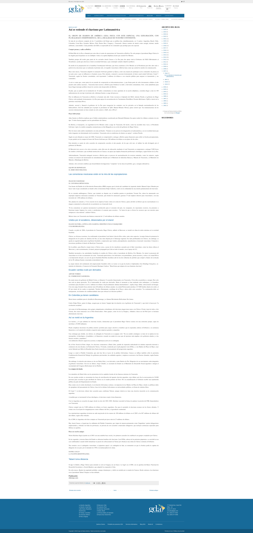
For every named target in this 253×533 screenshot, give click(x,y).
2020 (164, 41)
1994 (164, 101)
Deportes (119, 19)
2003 (164, 94)
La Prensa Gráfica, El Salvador (105, 513)
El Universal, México (84, 514)
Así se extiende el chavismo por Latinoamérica (173, 75)
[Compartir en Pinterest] (105, 483)
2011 (164, 62)
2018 (164, 45)
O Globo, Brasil (101, 511)
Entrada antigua (154, 490)
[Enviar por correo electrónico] (97, 483)
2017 (164, 48)
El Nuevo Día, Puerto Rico (104, 514)
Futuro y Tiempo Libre (162, 19)
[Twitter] (182, 1)
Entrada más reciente (75, 490)
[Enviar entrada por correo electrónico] (94, 483)
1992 (164, 105)
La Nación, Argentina (84, 505)
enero (166, 84)
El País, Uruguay (83, 516)
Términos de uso (169, 531)
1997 (164, 98)
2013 (164, 57)
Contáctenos (169, 15)
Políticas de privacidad (179, 531)
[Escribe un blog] (99, 483)
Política (95, 19)
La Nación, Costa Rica (85, 507)
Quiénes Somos (98, 15)
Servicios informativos (136, 15)
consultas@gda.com (172, 511)
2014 (164, 55)
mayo (166, 73)
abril (166, 79)
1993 (164, 103)
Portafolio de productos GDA (116, 15)
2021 (164, 38)
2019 (164, 43)
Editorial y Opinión (130, 19)
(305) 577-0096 (174, 514)
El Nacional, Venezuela (103, 509)
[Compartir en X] (101, 483)
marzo (166, 81)
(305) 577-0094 (173, 513)
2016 (164, 50)
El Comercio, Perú (102, 507)
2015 (164, 52)
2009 (164, 66)
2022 (164, 36)
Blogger (178, 113)
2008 (164, 69)
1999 (164, 96)
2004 (164, 91)
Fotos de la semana (177, 19)
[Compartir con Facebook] (103, 483)
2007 (164, 71)
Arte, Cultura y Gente (145, 19)
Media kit (158, 15)
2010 (164, 64)
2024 (164, 32)
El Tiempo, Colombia (84, 513)
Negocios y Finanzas (107, 19)
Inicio (89, 15)
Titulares (88, 19)
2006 (164, 87)
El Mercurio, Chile (101, 505)
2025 (164, 29)
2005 (164, 89)
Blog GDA (150, 15)
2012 (164, 59)
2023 (164, 34)
